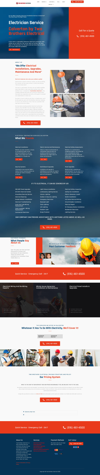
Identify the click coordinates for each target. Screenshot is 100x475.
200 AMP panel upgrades (22, 189)
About (63, 1)
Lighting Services (70, 212)
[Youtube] (78, 447)
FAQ (58, 1)
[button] (1, 358)
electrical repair (70, 204)
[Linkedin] (76, 447)
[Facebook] (74, 447)
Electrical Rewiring (20, 197)
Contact (50, 4)
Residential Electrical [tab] (41, 336)
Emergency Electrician (46, 199)
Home (38, 1)
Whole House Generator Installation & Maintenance (47, 287)
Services (44, 1)
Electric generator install (72, 194)
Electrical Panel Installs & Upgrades (80, 287)
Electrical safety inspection (73, 189)
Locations (51, 1)
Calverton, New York (30, 412)
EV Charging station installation (75, 207)
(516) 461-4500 (39, 394)
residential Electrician (71, 209)
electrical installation (21, 147)
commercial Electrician (22, 212)
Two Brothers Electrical (36, 91)
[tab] (42, 256)
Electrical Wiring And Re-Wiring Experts (15, 287)
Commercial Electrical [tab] (54, 336)
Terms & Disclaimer (21, 462)
